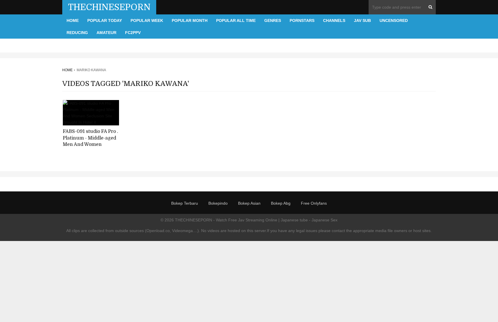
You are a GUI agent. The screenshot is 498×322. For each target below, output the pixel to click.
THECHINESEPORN (109, 7)
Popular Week (147, 20)
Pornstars (302, 20)
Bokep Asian (249, 203)
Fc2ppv (133, 32)
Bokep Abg (280, 203)
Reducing (77, 32)
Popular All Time (236, 20)
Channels (334, 20)
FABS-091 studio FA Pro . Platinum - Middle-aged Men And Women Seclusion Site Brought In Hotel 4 (90, 144)
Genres (272, 20)
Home (73, 20)
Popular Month (189, 20)
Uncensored (394, 20)
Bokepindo (218, 203)
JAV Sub (362, 20)
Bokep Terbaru (184, 203)
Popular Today (104, 20)
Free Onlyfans (314, 203)
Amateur (106, 32)
